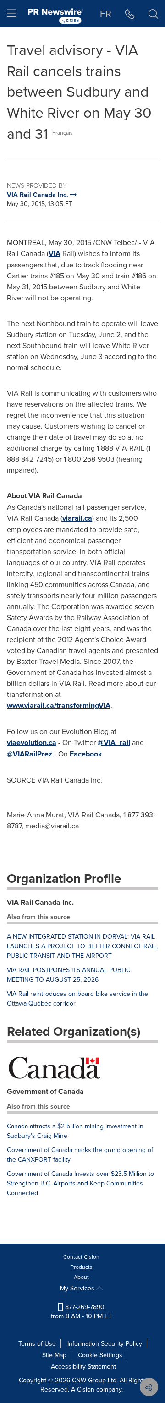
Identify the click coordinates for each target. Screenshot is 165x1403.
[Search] (153, 13)
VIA (54, 253)
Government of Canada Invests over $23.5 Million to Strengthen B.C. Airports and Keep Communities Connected (80, 1183)
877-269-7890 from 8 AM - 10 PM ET (81, 1311)
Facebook (86, 754)
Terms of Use (37, 1343)
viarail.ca (77, 518)
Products (82, 1267)
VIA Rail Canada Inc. (40, 902)
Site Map (54, 1354)
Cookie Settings (100, 1354)
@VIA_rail (114, 742)
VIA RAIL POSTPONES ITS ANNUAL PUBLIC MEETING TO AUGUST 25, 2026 (68, 974)
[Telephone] (130, 13)
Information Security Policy (104, 1343)
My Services (78, 1288)
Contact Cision (81, 1257)
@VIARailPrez (29, 754)
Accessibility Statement (83, 1366)
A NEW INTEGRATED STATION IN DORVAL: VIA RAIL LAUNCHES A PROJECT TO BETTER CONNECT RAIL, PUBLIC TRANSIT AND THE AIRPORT (82, 946)
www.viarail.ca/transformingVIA (58, 705)
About (81, 1277)
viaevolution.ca (31, 742)
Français (62, 132)
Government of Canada (45, 1091)
